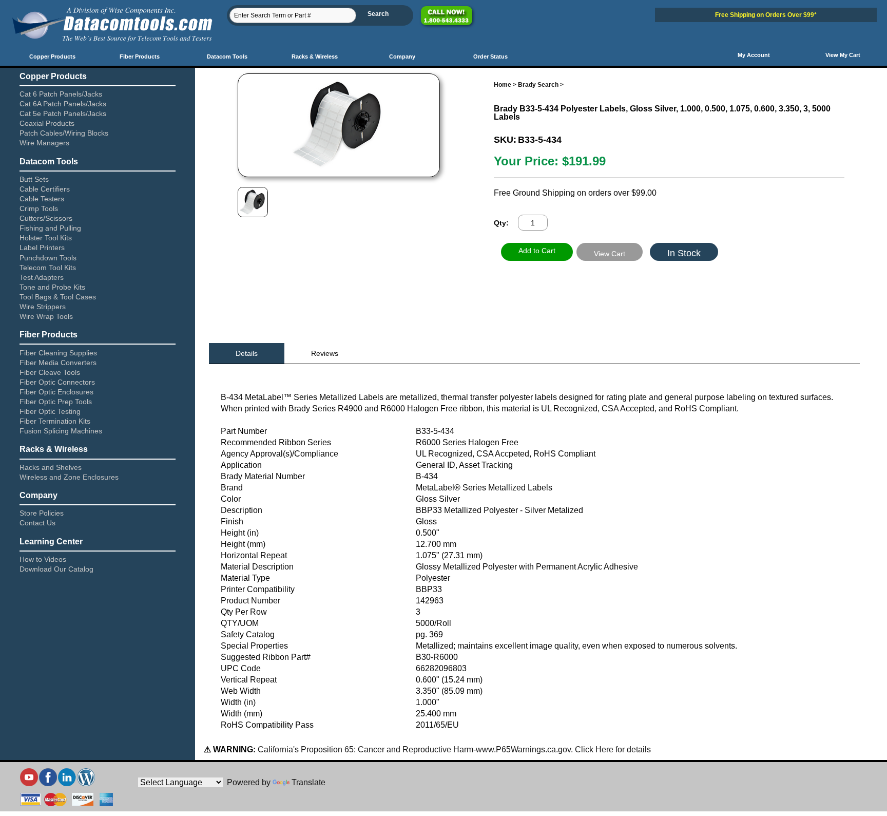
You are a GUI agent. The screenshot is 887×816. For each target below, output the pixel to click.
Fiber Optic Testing (50, 411)
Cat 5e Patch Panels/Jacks (63, 113)
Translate (308, 782)
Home (502, 84)
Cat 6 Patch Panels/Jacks (61, 94)
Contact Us (37, 523)
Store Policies (42, 513)
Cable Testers (42, 199)
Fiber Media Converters (58, 362)
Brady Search (538, 84)
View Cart (609, 254)
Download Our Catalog (56, 569)
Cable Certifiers (45, 189)
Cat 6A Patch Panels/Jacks (63, 104)
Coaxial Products (47, 123)
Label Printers (42, 247)
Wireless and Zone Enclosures (69, 477)
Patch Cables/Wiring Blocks (64, 133)
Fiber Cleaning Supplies (58, 353)
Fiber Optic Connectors (57, 382)
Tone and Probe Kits (52, 287)
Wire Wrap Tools (46, 316)
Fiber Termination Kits (55, 421)
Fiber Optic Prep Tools (56, 401)
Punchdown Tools (48, 258)
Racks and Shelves (51, 467)
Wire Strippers (43, 306)
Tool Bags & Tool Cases (58, 297)
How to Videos (43, 559)
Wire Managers (44, 143)
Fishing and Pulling (50, 228)
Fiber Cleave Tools (50, 372)
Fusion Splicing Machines (61, 431)
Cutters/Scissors (46, 218)
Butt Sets (34, 179)
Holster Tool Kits (46, 238)
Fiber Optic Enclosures (56, 392)
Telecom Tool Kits (48, 267)
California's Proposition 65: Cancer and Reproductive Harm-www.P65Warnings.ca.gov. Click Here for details (453, 749)
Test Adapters (42, 277)
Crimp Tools (39, 208)
